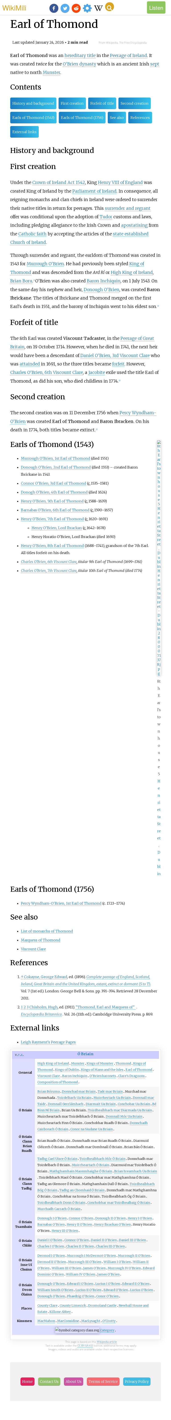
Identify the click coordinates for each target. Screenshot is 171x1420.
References (140, 117)
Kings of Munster (100, 1063)
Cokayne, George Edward (45, 977)
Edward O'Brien (116, 1290)
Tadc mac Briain (110, 1091)
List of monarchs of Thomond (47, 931)
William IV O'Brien (80, 1274)
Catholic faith (32, 234)
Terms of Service (103, 1381)
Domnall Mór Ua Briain (124, 1116)
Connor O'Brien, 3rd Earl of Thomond (53, 483)
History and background (33, 103)
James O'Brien (94, 1268)
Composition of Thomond (57, 1082)
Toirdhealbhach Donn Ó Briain (61, 1203)
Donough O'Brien (101, 289)
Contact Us (49, 1381)
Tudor (106, 216)
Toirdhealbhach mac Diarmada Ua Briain (120, 1110)
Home (27, 1381)
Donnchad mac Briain (79, 1091)
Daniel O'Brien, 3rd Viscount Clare (115, 355)
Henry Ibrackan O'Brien (112, 1224)
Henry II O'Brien (79, 1224)
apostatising (134, 225)
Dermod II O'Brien (51, 1262)
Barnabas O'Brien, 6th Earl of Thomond (55, 510)
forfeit (118, 364)
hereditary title (80, 55)
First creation (72, 103)
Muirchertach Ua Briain (112, 1098)
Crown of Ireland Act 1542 (58, 182)
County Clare (47, 1306)
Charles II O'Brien (80, 1246)
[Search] (109, 6)
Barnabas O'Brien (51, 1224)
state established (131, 234)
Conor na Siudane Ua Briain (91, 1129)
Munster (51, 72)
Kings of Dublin (67, 1070)
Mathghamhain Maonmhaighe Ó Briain (80, 1171)
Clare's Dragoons (131, 1076)
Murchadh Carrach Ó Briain (58, 1209)
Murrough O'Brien (45, 263)
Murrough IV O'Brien (124, 1268)
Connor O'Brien (81, 1218)
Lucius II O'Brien (88, 1290)
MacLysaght (90, 1321)
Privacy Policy (137, 1381)
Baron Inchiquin (103, 281)
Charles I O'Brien (50, 1246)
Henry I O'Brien (140, 1218)
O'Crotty (109, 1321)
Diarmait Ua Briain (101, 1104)
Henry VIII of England (120, 182)
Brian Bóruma (48, 1091)
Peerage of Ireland (128, 55)
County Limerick (73, 1306)
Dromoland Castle (102, 1306)
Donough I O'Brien (52, 1218)
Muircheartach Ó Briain (90, 1165)
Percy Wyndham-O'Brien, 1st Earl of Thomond (61, 903)
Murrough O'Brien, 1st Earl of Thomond (55, 458)
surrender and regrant (128, 208)
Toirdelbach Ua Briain (74, 1098)
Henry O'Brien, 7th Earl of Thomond (52, 519)
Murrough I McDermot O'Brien (91, 1256)
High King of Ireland (132, 272)
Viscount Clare (33, 949)
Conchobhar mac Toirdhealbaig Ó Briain (118, 1203)
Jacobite (96, 372)
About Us (73, 1381)
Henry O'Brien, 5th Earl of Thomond (52, 501)
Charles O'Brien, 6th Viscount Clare (46, 372)
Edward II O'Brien (135, 1284)
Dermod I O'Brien (51, 1256)
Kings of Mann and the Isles (102, 1070)
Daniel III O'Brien (132, 1240)
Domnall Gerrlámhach (65, 1104)
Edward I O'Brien (80, 1284)
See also (117, 117)
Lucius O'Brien (141, 1290)
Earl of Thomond (139, 1070)
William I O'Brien (117, 1262)
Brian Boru (21, 281)
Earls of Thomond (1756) (82, 117)
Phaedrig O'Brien (80, 1296)
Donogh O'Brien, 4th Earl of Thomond (54, 492)
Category (107, 1330)
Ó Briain (85, 1054)
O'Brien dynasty (79, 64)
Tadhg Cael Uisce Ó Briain (57, 1159)
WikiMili (14, 7)
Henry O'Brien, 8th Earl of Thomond (52, 545)
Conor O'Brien (107, 1296)
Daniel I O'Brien (49, 1240)
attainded (30, 364)
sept (154, 64)
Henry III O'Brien (65, 1231)
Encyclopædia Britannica (41, 1014)
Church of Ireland (28, 242)
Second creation (135, 103)
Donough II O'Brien (110, 1218)
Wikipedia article (107, 1342)
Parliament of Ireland (94, 191)
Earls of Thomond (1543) (33, 117)
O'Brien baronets (103, 1076)
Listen (156, 7)
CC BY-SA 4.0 (85, 1345)
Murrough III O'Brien (84, 1262)
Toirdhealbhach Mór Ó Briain (102, 1159)
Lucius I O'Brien (107, 1284)
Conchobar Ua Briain (134, 1104)
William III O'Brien (66, 1268)
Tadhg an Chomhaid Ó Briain (81, 1190)
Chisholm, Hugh (43, 1007)
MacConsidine (68, 1321)
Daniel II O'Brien (104, 1240)
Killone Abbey (60, 1312)
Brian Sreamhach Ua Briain (135, 1171)
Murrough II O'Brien (134, 1256)
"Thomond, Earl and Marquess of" (105, 1007)
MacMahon (46, 1321)
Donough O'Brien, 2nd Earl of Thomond (56, 467)
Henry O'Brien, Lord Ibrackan (57, 528)
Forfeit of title (102, 103)
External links (24, 132)
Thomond (123, 1063)
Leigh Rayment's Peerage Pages (48, 1042)
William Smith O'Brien (55, 1290)
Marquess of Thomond (40, 940)
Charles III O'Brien (110, 1246)
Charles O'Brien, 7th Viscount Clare (49, 570)
